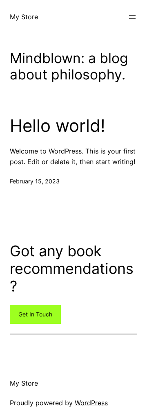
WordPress (91, 403)
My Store (24, 17)
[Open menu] (132, 17)
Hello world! (57, 125)
